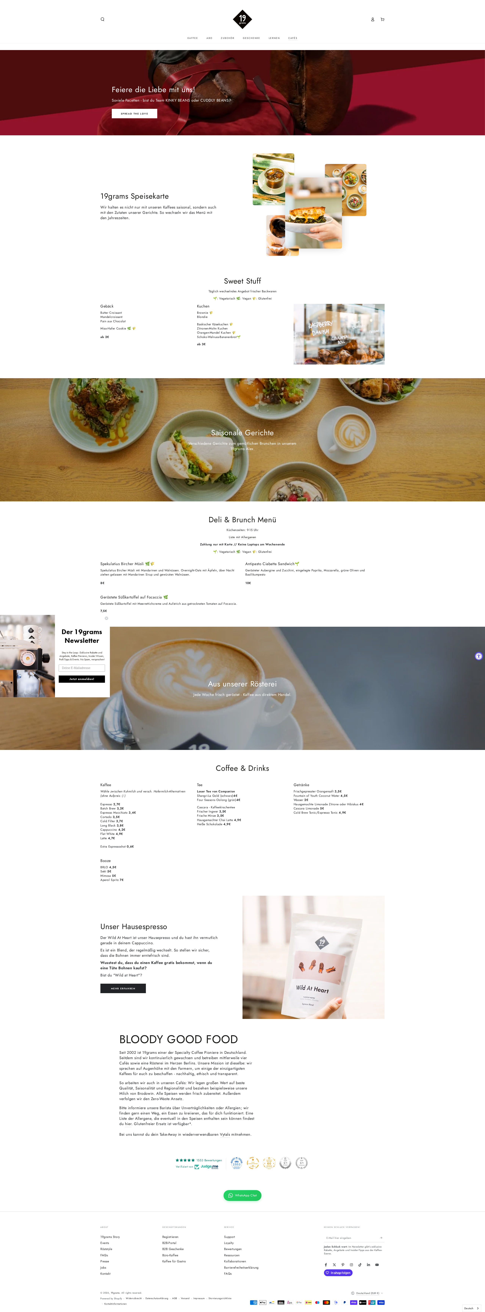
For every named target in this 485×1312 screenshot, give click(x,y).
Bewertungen (233, 1249)
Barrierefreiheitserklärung (241, 1267)
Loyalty (229, 1243)
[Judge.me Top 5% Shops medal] (285, 1163)
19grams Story (110, 1237)
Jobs (103, 1267)
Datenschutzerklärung (157, 1298)
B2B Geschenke (173, 1249)
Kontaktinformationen (115, 1304)
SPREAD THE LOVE (134, 113)
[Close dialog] (106, 618)
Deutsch (468, 1308)
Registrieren (170, 1237)
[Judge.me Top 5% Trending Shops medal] (302, 1163)
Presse (104, 1261)
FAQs (104, 1255)
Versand (185, 1298)
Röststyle (106, 1249)
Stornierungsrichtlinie (220, 1298)
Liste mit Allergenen (242, 537)
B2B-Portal (169, 1243)
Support (229, 1237)
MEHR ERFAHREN (123, 988)
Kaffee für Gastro (174, 1261)
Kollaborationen (235, 1261)
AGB (174, 1298)
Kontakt (105, 1273)
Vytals (225, 1134)
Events (104, 1243)
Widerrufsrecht (134, 1298)
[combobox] (471, 1308)
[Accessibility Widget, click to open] (479, 656)
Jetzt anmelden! (82, 679)
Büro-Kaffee (170, 1255)
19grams (115, 1293)
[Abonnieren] (382, 1238)
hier (128, 1124)
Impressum (199, 1298)
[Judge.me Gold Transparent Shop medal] (253, 1163)
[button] (102, 19)
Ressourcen (231, 1255)
